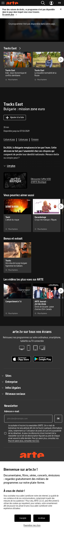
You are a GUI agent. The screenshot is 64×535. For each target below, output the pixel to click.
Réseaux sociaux (15, 394)
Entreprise (11, 382)
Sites (8, 376)
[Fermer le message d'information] (61, 9)
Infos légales (13, 388)
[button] (43, 3)
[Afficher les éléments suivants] (61, 60)
